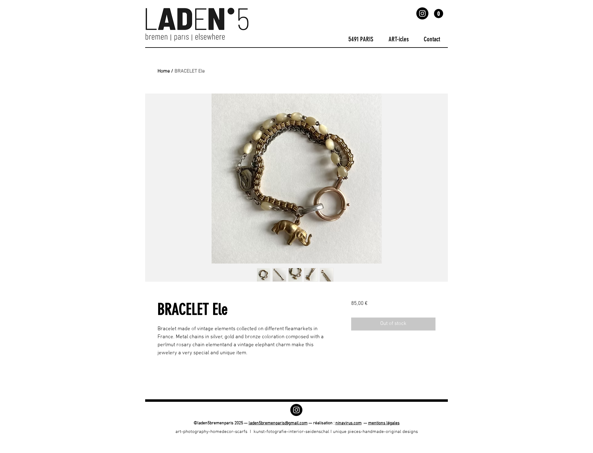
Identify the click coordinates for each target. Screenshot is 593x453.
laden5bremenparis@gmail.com (278, 423)
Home (164, 71)
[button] (438, 13)
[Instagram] (422, 13)
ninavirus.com (348, 423)
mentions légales (384, 423)
